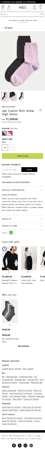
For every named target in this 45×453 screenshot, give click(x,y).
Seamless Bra (11, 377)
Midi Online (17, 399)
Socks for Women (9, 421)
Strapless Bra (20, 379)
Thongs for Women (31, 399)
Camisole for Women (33, 418)
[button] (8, 272)
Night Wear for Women (11, 407)
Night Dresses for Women (30, 410)
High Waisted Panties (18, 396)
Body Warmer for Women (12, 418)
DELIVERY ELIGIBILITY (11, 164)
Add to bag (22, 156)
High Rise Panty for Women (21, 393)
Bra (3, 377)
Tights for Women (25, 421)
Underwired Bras (25, 377)
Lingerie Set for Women (11, 369)
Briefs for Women (25, 390)
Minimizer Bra (32, 379)
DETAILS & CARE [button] (9, 226)
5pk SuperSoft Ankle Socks (10, 340)
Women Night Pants (10, 410)
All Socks (8, 28)
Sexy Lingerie (28, 369)
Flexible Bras (24, 382)
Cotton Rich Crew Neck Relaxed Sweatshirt (28, 282)
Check (29, 169)
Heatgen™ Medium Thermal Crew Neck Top (10, 282)
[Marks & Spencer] (22, 9)
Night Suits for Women (31, 407)
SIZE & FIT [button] (6, 219)
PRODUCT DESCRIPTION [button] (13, 190)
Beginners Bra (36, 382)
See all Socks (23, 346)
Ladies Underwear (9, 390)
